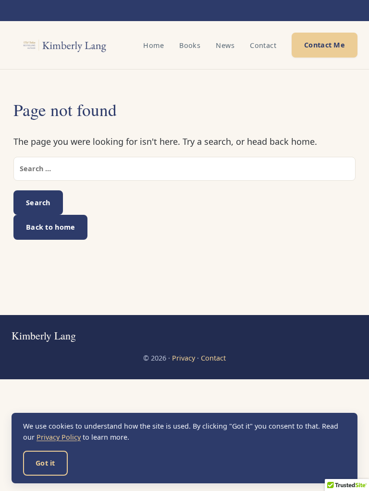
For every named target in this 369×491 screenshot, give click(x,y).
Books (189, 45)
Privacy (183, 357)
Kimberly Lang (44, 335)
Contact (263, 45)
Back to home (50, 227)
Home (153, 45)
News (225, 45)
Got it (45, 463)
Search (38, 202)
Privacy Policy (59, 437)
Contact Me (324, 44)
